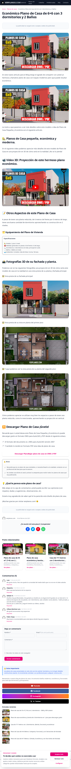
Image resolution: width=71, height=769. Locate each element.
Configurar (59, 763)
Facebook (36, 691)
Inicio (4, 9)
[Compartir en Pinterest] (38, 529)
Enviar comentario (13, 659)
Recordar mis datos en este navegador (18, 653)
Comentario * (8, 640)
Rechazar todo (59, 759)
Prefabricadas (51, 2)
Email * (44, 632)
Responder (9, 584)
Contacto (65, 2)
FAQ (59, 2)
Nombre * (7, 632)
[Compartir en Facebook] (28, 529)
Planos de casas (31, 2)
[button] (35, 187)
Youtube (37, 686)
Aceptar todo (59, 754)
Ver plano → (8, 567)
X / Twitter (37, 701)
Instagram (37, 696)
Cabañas (41, 2)
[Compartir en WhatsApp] (43, 529)
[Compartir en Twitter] (33, 529)
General (23, 2)
